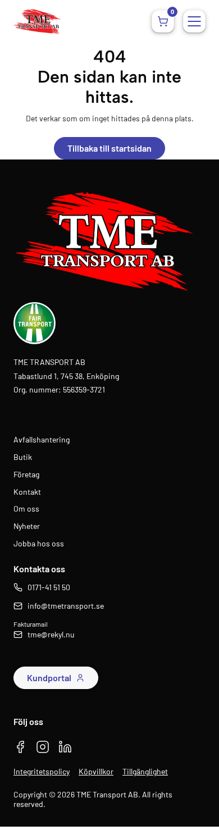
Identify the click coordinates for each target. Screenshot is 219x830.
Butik (22, 457)
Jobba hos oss (38, 543)
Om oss (26, 508)
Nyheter (26, 526)
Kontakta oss (39, 568)
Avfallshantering (41, 439)
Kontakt (27, 491)
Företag (26, 474)
